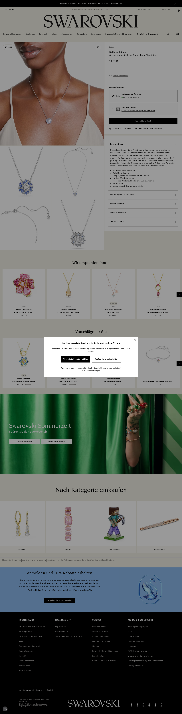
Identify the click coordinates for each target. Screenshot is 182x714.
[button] (135, 340)
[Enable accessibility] (5, 709)
